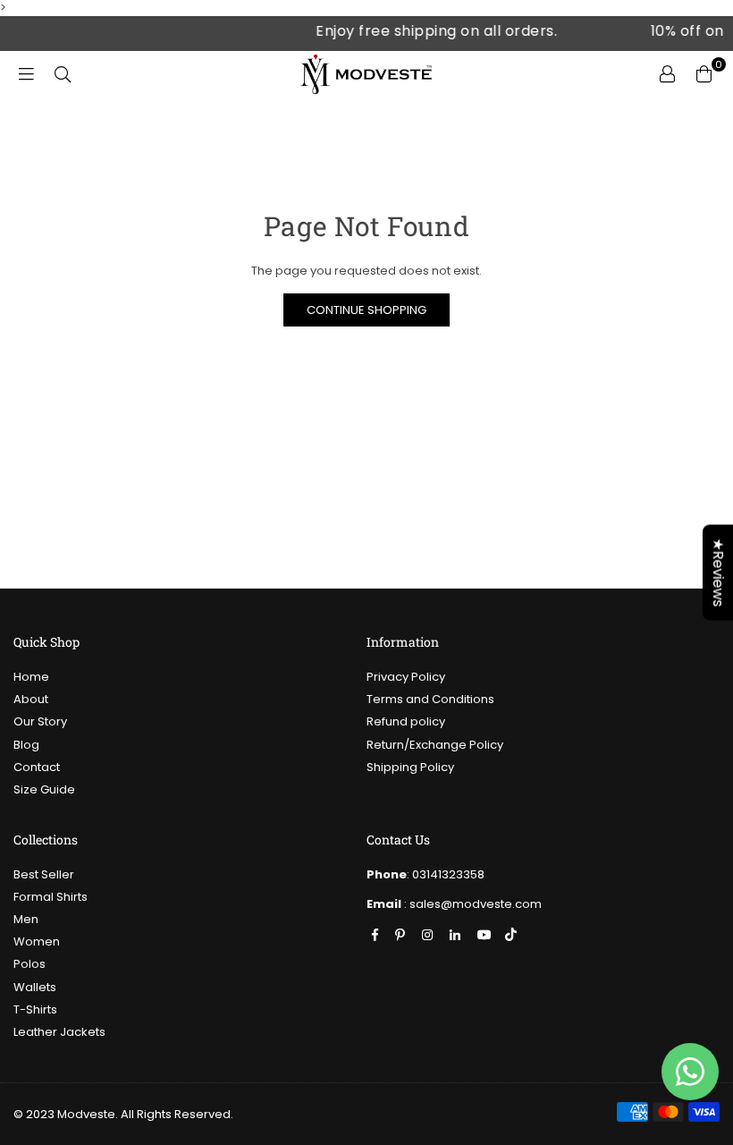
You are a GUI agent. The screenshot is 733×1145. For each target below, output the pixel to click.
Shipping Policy (410, 767)
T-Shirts (35, 1009)
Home (31, 676)
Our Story (40, 721)
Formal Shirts (50, 896)
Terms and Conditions (430, 699)
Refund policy (405, 721)
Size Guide (44, 789)
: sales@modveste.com (471, 903)
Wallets (34, 987)
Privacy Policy (405, 676)
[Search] (60, 73)
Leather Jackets (59, 1031)
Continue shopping (366, 309)
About (30, 699)
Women (36, 941)
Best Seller (43, 874)
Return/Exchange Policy (434, 744)
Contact (36, 767)
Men (25, 919)
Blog (26, 744)
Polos (29, 963)
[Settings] (664, 73)
